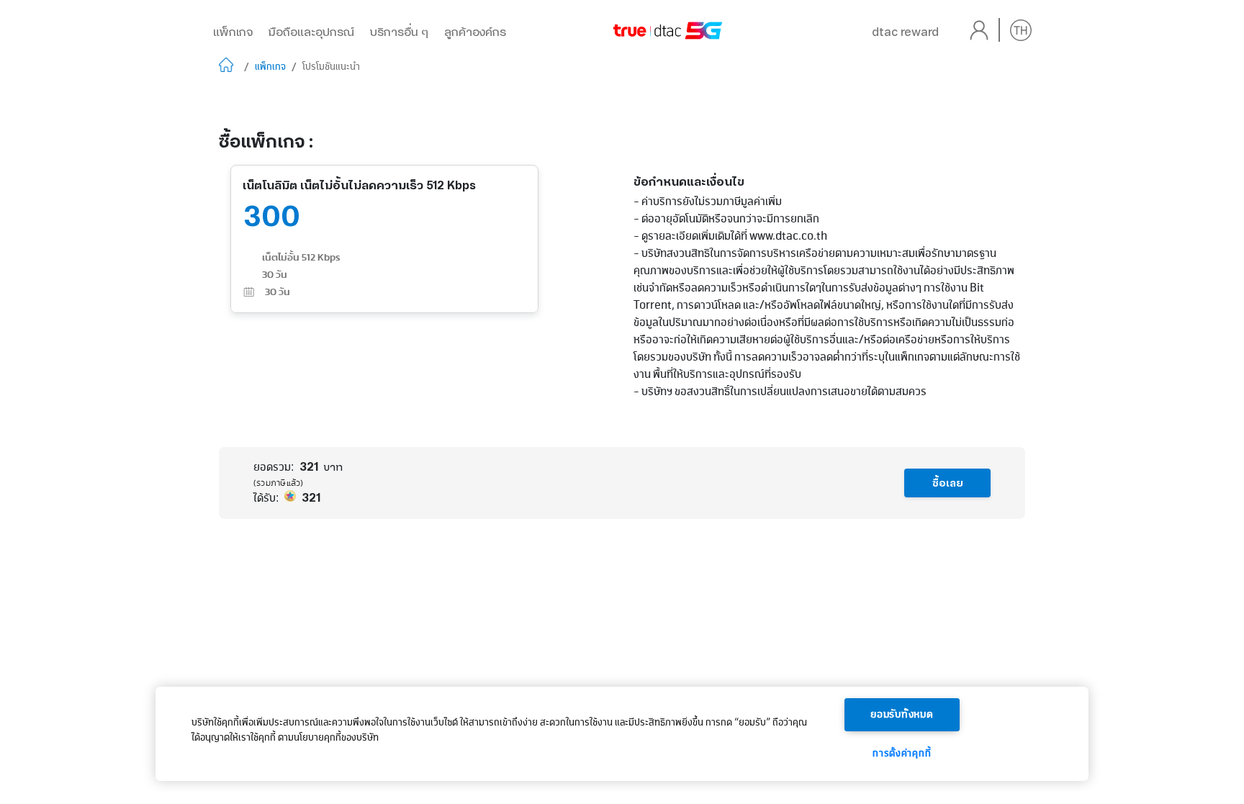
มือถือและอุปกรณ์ (311, 32)
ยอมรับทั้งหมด (902, 715)
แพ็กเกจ (233, 32)
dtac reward (905, 32)
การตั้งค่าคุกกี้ (902, 753)
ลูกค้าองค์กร (475, 32)
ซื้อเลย (947, 483)
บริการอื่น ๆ (399, 32)
